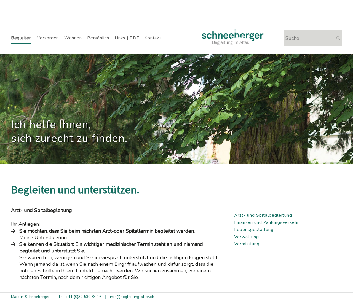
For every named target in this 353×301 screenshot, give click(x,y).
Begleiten (21, 38)
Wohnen (73, 38)
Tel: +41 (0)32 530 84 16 (79, 296)
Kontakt (153, 38)
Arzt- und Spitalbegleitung (263, 215)
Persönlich (98, 38)
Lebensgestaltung (254, 230)
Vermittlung (247, 244)
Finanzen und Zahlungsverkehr (266, 222)
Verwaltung (246, 237)
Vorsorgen (47, 38)
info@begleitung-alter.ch (132, 296)
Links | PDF (127, 38)
